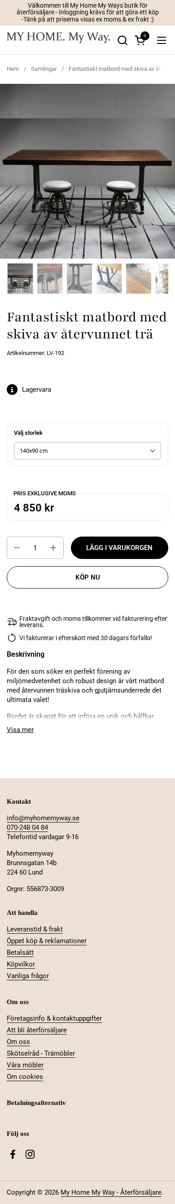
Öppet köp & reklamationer (47, 941)
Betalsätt (20, 952)
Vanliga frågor (28, 976)
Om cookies (25, 1077)
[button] (122, 40)
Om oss (18, 1042)
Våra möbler (25, 1065)
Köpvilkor (21, 964)
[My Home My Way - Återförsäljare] (58, 40)
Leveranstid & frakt (35, 929)
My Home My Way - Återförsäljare (111, 1192)
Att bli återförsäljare (37, 1030)
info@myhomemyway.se (43, 818)
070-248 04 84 (27, 827)
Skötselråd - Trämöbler (41, 1053)
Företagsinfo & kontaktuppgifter (54, 1018)
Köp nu (87, 577)
